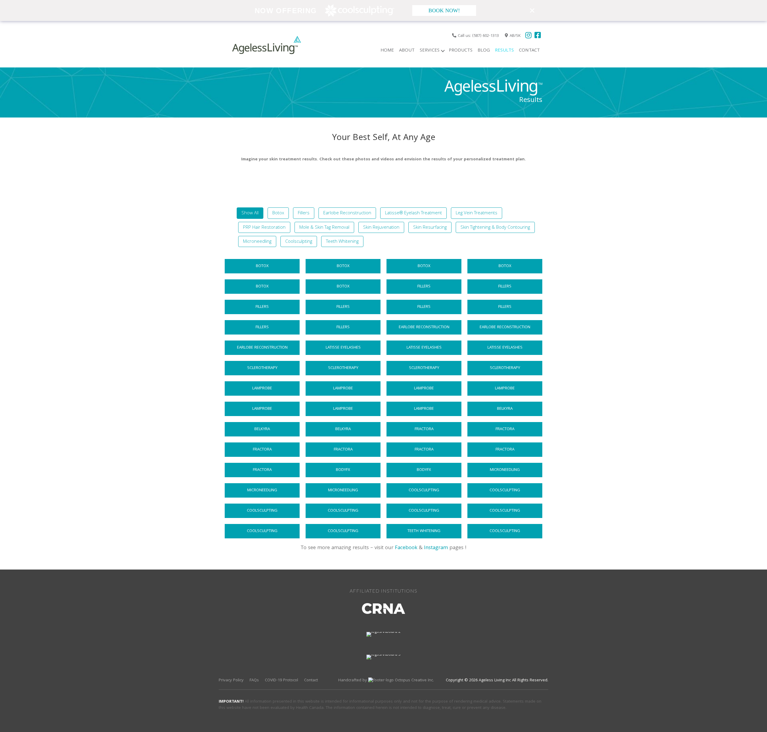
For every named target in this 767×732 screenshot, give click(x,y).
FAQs (254, 680)
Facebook (406, 548)
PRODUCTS (460, 51)
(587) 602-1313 (485, 36)
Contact (311, 680)
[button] (443, 50)
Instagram (436, 548)
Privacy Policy (231, 680)
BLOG (484, 51)
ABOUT (407, 51)
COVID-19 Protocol (281, 680)
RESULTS (504, 51)
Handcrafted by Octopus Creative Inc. (386, 680)
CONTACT (529, 51)
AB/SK (515, 36)
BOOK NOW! (444, 10)
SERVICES (430, 51)
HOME (387, 51)
